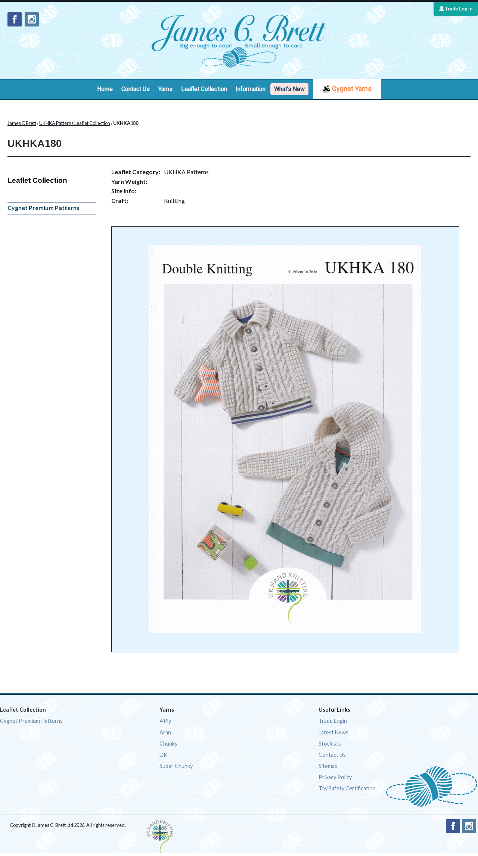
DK (163, 755)
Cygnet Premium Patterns (43, 207)
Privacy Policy (335, 777)
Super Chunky (176, 766)
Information (251, 89)
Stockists (330, 743)
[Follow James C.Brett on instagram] (32, 19)
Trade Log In (458, 9)
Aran (165, 732)
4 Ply (165, 721)
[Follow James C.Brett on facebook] (14, 19)
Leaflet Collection (204, 89)
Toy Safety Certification (347, 788)
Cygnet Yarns (352, 89)
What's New (289, 89)
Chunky (168, 743)
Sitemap (328, 766)
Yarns (165, 89)
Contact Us (135, 89)
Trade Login (333, 721)
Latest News (333, 732)
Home (105, 89)
